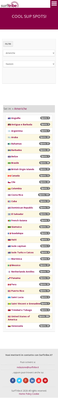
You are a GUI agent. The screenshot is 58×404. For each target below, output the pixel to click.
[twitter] (19, 380)
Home (22, 393)
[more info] (4, 4)
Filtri (8, 44)
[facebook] (12, 380)
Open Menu (54, 4)
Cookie (35, 393)
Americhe (20, 108)
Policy (29, 393)
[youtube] (38, 380)
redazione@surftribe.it (28, 367)
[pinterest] (45, 380)
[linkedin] (32, 380)
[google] (25, 380)
